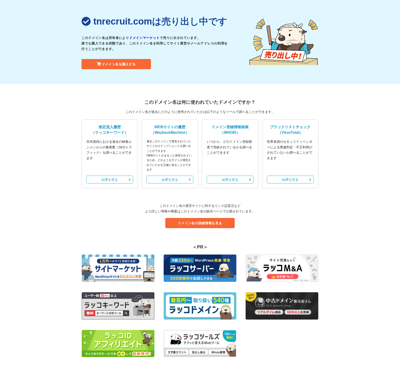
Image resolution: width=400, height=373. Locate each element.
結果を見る (110, 179)
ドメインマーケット (144, 38)
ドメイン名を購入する (119, 64)
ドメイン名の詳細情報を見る (200, 223)
